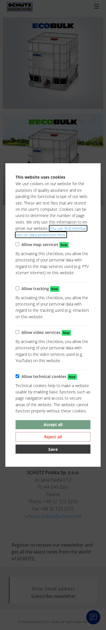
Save (52, 449)
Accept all (53, 424)
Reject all (53, 436)
